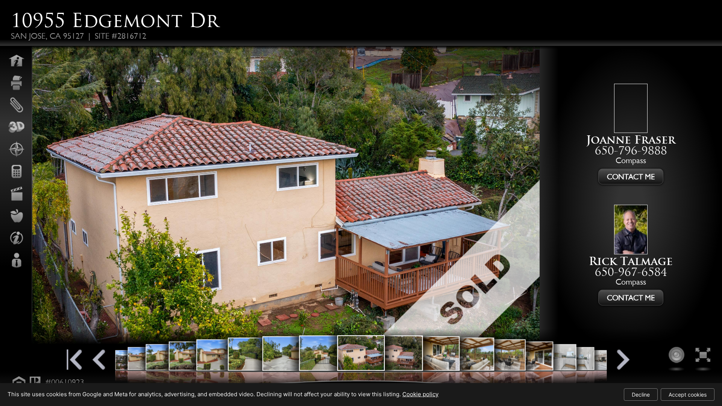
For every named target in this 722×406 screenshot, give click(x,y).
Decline (641, 394)
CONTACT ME (631, 177)
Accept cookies (688, 394)
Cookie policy (420, 394)
